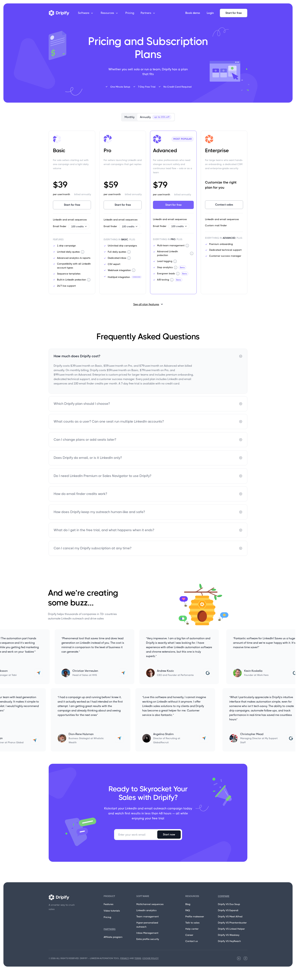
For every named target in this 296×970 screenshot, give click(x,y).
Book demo (192, 13)
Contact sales (224, 204)
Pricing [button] (129, 13)
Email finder (68, 226)
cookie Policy (150, 958)
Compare (223, 896)
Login (210, 13)
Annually (155, 117)
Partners (146, 13)
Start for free (233, 13)
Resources (107, 13)
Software (83, 13)
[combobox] (78, 226)
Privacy (124, 958)
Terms (137, 958)
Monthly (129, 117)
